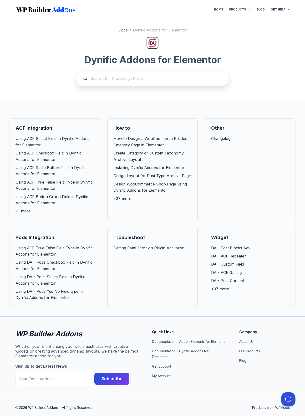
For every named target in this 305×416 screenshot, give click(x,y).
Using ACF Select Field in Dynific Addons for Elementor (52, 141)
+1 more (22, 211)
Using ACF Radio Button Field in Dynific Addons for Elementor (50, 170)
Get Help (278, 9)
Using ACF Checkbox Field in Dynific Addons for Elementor (48, 156)
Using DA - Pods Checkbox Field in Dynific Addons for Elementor (53, 265)
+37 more (122, 198)
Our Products (249, 351)
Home (218, 9)
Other (217, 128)
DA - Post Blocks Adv (230, 248)
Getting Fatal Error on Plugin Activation (148, 248)
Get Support (161, 366)
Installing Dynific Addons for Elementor (148, 167)
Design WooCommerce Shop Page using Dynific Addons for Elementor (150, 187)
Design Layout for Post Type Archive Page (152, 175)
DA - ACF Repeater (228, 256)
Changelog (220, 138)
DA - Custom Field (227, 264)
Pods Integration (34, 237)
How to (121, 128)
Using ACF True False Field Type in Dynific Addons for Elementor (54, 185)
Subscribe (112, 378)
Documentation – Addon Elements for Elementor (189, 341)
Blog (260, 9)
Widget (219, 237)
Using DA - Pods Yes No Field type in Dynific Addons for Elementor (49, 294)
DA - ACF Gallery (226, 272)
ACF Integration (33, 128)
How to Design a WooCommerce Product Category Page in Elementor (150, 141)
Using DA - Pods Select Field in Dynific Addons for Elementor (50, 279)
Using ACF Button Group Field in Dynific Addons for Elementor (51, 199)
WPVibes (282, 408)
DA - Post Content (227, 280)
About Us (246, 341)
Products (237, 9)
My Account (161, 376)
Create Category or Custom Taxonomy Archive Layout (148, 156)
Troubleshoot (129, 237)
